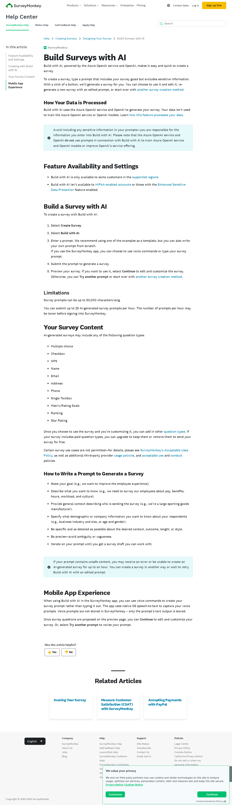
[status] (118, 138)
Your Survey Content (21, 77)
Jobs (64, 752)
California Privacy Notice (188, 756)
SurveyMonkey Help (111, 743)
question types (174, 431)
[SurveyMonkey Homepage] (24, 6)
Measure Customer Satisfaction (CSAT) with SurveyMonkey (117, 704)
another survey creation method (160, 89)
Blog (64, 756)
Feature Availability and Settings (20, 57)
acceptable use (152, 455)
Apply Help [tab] (88, 25)
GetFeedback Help (110, 748)
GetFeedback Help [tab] (65, 25)
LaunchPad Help (109, 752)
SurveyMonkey (70, 743)
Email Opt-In (144, 756)
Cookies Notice (133, 784)
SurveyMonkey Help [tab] (17, 25)
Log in (195, 5)
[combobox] (34, 741)
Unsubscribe (144, 748)
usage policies (124, 455)
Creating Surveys (66, 38)
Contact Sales (181, 5)
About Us (67, 748)
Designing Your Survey (97, 38)
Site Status (143, 743)
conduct (176, 455)
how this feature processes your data (156, 115)
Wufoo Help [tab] (41, 25)
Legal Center (181, 743)
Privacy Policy (182, 748)
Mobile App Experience (15, 85)
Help (47, 38)
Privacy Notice (114, 784)
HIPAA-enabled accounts (113, 184)
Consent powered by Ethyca (209, 801)
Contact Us (143, 752)
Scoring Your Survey (70, 700)
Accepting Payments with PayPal (165, 702)
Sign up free (214, 5)
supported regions (145, 177)
